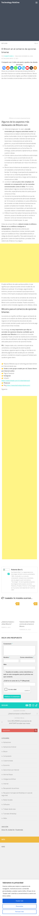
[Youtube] (27, 68)
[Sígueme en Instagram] (33, 705)
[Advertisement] (19, 20)
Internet (5, 784)
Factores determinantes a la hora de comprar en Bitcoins (27, 624)
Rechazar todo (19, 912)
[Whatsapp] (15, 68)
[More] (35, 68)
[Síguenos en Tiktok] (36, 705)
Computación (7, 756)
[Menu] (36, 2)
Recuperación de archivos (11, 788)
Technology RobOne (10, 2)
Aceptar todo (19, 901)
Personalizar (19, 906)
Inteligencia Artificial (9, 779)
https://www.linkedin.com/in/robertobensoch (16, 380)
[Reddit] (8, 68)
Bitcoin (4, 43)
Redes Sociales (8, 800)
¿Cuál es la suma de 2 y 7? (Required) (16, 681)
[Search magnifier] (36, 730)
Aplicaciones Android (9, 747)
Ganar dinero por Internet (11, 770)
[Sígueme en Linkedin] (30, 705)
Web (5, 664)
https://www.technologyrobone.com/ (18, 385)
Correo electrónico (27, 657)
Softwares (6, 804)
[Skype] (23, 68)
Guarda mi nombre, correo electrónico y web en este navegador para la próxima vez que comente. (18, 674)
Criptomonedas (8, 761)
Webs (5, 818)
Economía (6, 765)
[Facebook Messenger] (19, 68)
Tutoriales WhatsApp (9, 814)
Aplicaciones (7, 742)
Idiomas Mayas (8, 774)
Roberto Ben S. (9, 56)
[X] (31, 68)
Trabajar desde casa (9, 809)
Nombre (7, 657)
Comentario (8, 644)
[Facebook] (4, 68)
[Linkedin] (12, 68)
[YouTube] (17, 393)
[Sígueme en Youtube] (27, 705)
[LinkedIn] (22, 393)
